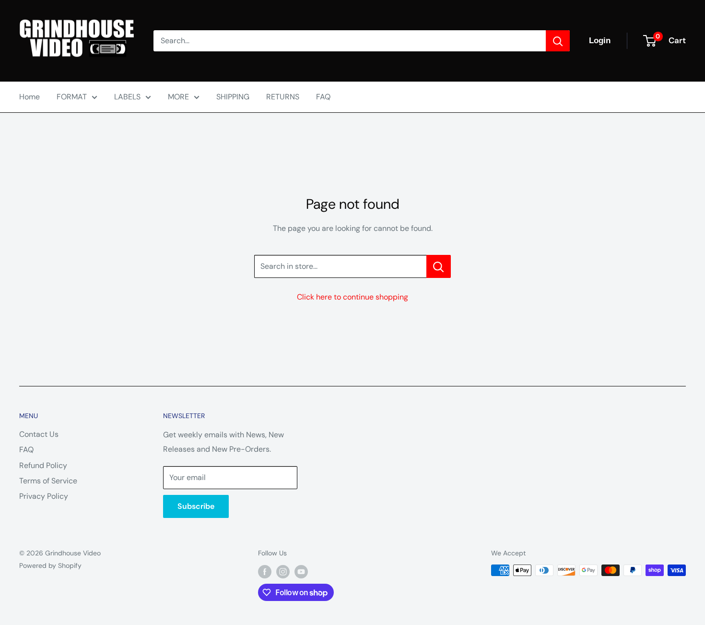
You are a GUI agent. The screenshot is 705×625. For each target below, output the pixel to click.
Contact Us (39, 434)
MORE (178, 97)
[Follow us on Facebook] (264, 571)
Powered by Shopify (50, 565)
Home (29, 97)
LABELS (127, 97)
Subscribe (195, 506)
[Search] (558, 40)
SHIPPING (232, 97)
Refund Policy (43, 465)
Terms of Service (48, 481)
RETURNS (282, 97)
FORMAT (72, 97)
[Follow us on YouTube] (301, 571)
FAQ (323, 97)
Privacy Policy (43, 496)
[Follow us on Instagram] (283, 571)
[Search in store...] (438, 266)
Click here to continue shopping (352, 297)
